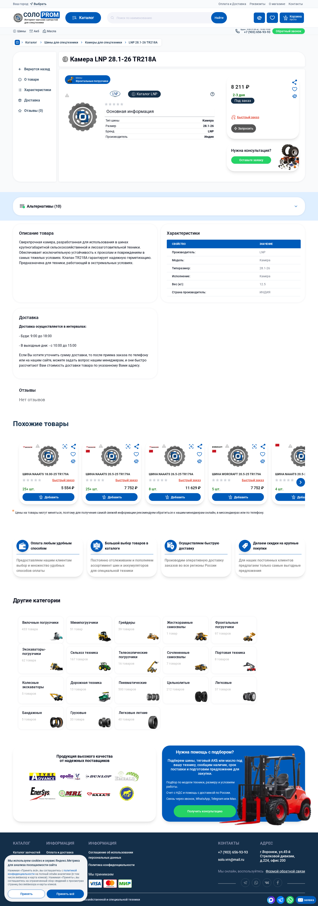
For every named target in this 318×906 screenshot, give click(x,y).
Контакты (296, 4)
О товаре (31, 79)
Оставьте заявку (251, 160)
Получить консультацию (204, 811)
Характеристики (37, 90)
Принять (26, 894)
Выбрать (40, 4)
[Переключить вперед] (300, 482)
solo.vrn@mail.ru (231, 860)
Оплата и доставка (60, 852)
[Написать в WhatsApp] (290, 900)
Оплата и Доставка (232, 4)
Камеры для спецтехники (103, 42)
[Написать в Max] (271, 900)
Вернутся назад (37, 69)
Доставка (32, 100)
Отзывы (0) (33, 111)
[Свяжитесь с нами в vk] (267, 882)
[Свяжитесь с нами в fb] (277, 882)
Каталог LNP (147, 94)
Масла (51, 31)
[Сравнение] (259, 18)
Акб (36, 31)
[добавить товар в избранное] (294, 89)
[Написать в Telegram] (280, 900)
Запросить (245, 128)
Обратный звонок (288, 31)
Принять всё (65, 894)
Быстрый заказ (248, 117)
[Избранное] (272, 18)
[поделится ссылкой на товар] (294, 82)
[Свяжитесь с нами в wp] (256, 882)
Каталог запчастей (26, 852)
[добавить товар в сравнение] (294, 96)
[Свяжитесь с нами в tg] (245, 882)
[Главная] (17, 42)
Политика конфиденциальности (111, 865)
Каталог (31, 42)
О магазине (277, 4)
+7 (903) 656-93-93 (233, 852)
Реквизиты (257, 4)
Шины (21, 31)
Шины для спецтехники (61, 42)
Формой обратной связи (285, 871)
